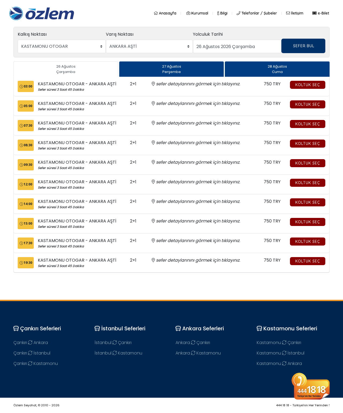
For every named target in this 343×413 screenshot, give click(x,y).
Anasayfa (167, 13)
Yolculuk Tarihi (208, 34)
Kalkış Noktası (32, 34)
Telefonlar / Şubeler (258, 13)
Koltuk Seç (307, 84)
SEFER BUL (303, 45)
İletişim (296, 13)
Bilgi (223, 13)
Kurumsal (199, 13)
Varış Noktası (119, 34)
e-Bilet (323, 13)
